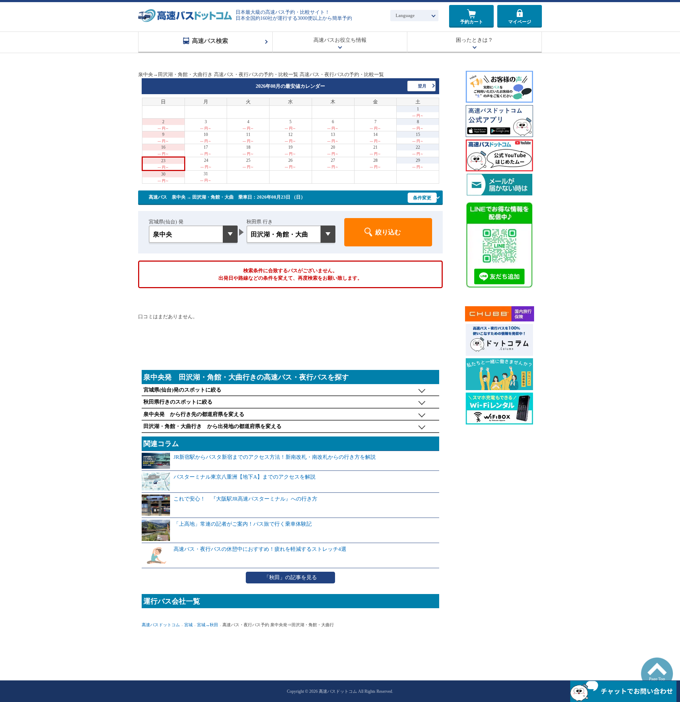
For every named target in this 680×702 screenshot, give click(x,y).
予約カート (471, 21)
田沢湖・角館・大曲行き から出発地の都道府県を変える (212, 426)
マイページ (519, 21)
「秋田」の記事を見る (290, 577)
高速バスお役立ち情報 (340, 40)
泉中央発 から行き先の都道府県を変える (193, 414)
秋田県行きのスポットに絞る (177, 402)
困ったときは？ (474, 40)
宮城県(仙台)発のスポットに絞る (182, 390)
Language (405, 15)
